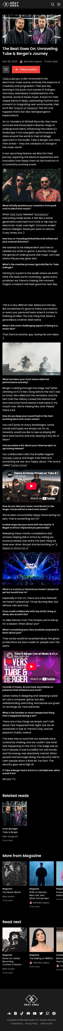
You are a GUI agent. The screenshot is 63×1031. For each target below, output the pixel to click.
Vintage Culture (11, 458)
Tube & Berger (11, 78)
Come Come (18, 465)
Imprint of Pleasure (25, 108)
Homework (41, 214)
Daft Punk (16, 214)
